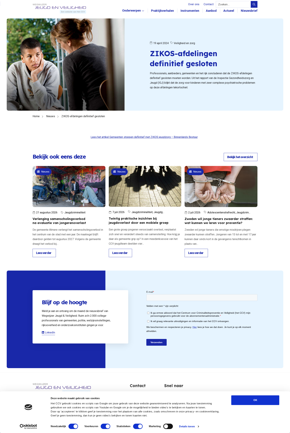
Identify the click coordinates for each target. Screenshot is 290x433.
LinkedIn (50, 332)
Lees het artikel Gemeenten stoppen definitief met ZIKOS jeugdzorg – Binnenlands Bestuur (144, 137)
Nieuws (50, 116)
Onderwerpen (131, 14)
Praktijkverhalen (162, 10)
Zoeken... (224, 4)
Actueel (228, 10)
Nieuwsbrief (249, 10)
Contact (209, 4)
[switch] (105, 426)
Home (36, 116)
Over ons (193, 4)
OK (255, 400)
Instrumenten (190, 10)
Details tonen (187, 426)
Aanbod (211, 10)
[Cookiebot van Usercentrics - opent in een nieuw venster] (28, 426)
